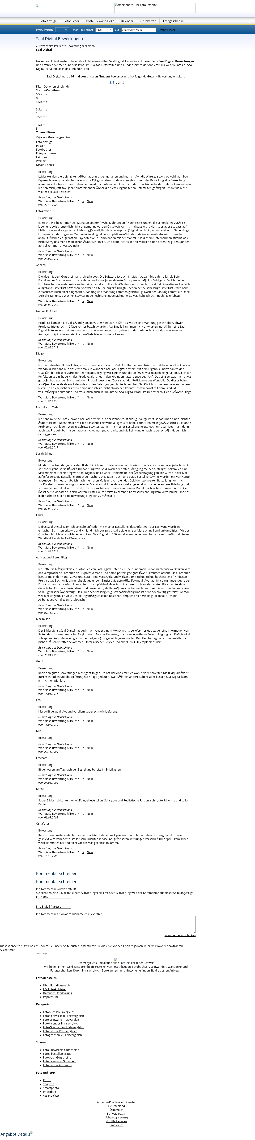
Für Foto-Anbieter (54, 989)
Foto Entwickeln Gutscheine (61, 1050)
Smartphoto (51, 1088)
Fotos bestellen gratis (57, 1054)
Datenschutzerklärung (57, 993)
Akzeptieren (7, 950)
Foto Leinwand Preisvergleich (62, 1020)
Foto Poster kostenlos (57, 1065)
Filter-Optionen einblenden (53, 86)
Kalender (127, 21)
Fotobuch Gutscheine (57, 1057)
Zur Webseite (44, 46)
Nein (90, 201)
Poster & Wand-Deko (100, 21)
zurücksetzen (94, 914)
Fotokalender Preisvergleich (61, 1023)
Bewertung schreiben (81, 46)
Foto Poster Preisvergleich (60, 1031)
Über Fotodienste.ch (56, 985)
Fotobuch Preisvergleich (59, 1012)
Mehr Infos (191, 946)
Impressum (50, 997)
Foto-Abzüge (48, 21)
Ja (83, 201)
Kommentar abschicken (180, 935)
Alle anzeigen (51, 1095)
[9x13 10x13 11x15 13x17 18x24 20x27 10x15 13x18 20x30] (104, 29)
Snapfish (48, 1084)
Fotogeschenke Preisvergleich (62, 1035)
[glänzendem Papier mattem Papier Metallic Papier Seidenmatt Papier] (139, 29)
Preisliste (60, 46)
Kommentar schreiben (56, 873)
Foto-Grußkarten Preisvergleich (63, 1027)
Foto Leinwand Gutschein (59, 1061)
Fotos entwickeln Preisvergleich (63, 1016)
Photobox (49, 1092)
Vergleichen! (167, 29)
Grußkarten (148, 21)
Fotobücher (71, 21)
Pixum (47, 1080)
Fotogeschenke (173, 21)
